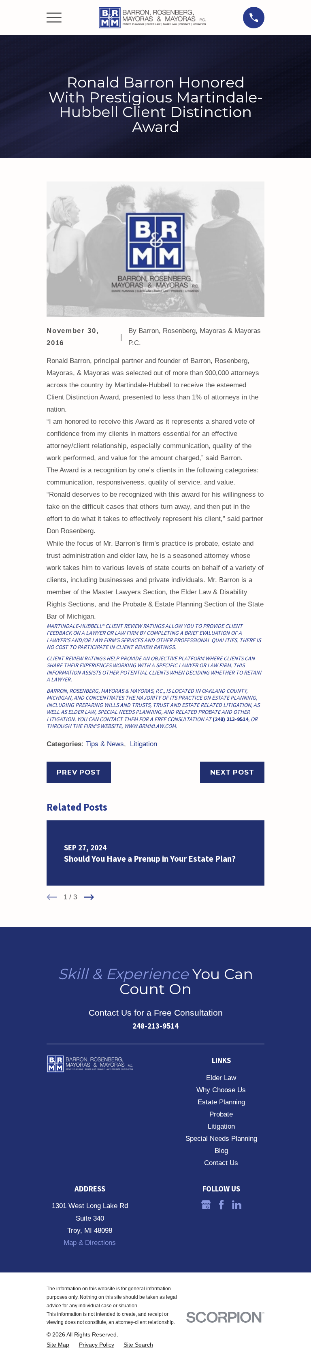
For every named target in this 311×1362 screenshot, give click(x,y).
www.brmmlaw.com (150, 726)
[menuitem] (58, 1345)
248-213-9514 (155, 1026)
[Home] (152, 18)
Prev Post (79, 772)
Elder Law (221, 1078)
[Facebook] (221, 1204)
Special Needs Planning (221, 1138)
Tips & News (105, 744)
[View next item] (89, 897)
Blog (221, 1151)
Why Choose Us (221, 1090)
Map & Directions (90, 1243)
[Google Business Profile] (206, 1204)
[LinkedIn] (236, 1204)
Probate (221, 1114)
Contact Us (221, 1163)
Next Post (232, 772)
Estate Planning (221, 1102)
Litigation (143, 744)
